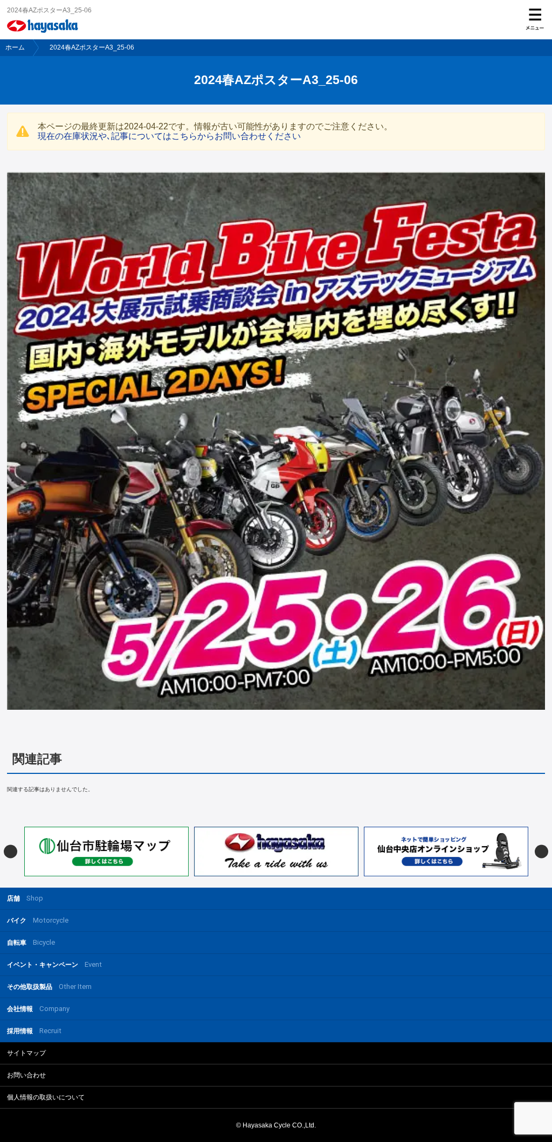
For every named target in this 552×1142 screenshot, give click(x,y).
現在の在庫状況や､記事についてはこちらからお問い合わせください (169, 136)
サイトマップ (26, 1053)
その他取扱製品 (49, 986)
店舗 (25, 898)
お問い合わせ (26, 1075)
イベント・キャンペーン (54, 964)
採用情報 (34, 1031)
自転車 (31, 942)
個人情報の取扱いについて (46, 1097)
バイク (37, 920)
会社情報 (38, 1009)
